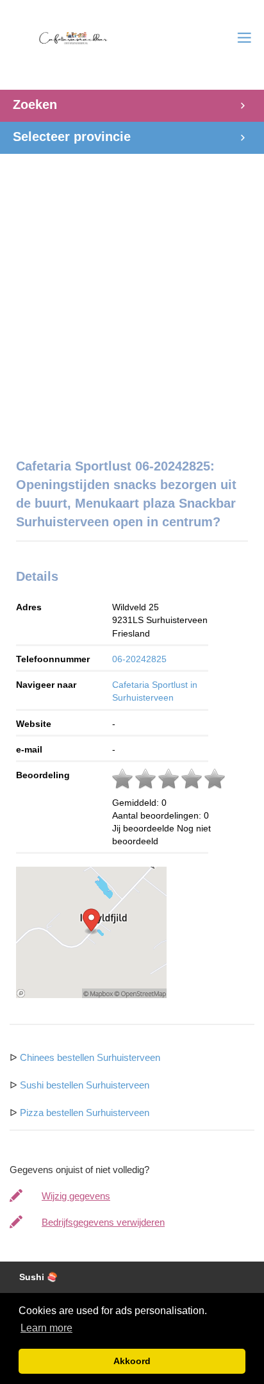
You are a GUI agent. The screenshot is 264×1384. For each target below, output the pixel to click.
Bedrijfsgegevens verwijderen (103, 1222)
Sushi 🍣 (38, 1277)
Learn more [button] (46, 1327)
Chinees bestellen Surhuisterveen (90, 1057)
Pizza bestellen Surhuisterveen (84, 1112)
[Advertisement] (132, 299)
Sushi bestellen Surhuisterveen (84, 1085)
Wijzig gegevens (76, 1195)
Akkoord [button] (132, 1361)
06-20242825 (139, 659)
